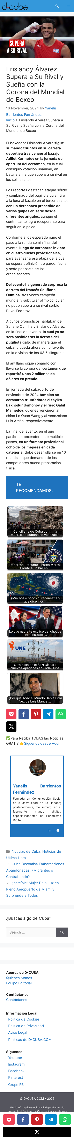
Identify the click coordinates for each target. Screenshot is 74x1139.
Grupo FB (16, 1084)
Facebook (16, 1071)
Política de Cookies (24, 1019)
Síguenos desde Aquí (41, 743)
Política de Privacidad (26, 1026)
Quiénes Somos (19, 978)
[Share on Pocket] (11, 714)
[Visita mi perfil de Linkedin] (50, 830)
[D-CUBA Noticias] (15, 6)
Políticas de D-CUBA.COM (30, 1039)
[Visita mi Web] (58, 830)
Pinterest (15, 1077)
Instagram (16, 1064)
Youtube (15, 1058)
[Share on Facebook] (23, 714)
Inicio (10, 120)
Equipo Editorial (19, 983)
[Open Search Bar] (57, 6)
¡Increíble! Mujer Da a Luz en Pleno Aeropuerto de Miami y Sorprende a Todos (32, 889)
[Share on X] (11, 726)
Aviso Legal (17, 1032)
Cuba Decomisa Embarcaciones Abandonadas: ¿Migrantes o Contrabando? (35, 870)
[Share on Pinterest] (36, 714)
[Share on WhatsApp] (61, 714)
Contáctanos (16, 1000)
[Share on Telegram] (48, 714)
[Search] (62, 932)
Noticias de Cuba (26, 851)
